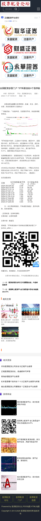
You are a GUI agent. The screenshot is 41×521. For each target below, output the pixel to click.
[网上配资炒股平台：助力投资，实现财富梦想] (10, 332)
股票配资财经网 (27, 510)
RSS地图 (27, 506)
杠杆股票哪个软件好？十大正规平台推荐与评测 (20, 381)
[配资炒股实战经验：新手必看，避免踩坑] (9, 464)
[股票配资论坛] (15, 4)
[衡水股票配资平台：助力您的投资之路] (9, 482)
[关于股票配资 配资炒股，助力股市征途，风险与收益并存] (9, 445)
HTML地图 (35, 506)
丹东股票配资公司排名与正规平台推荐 (16, 366)
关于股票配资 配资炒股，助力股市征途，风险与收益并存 (28, 440)
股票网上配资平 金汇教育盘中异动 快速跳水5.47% (28, 421)
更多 (36, 17)
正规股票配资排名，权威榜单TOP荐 (15, 371)
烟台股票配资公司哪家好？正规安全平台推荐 (19, 386)
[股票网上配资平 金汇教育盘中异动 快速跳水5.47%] (9, 426)
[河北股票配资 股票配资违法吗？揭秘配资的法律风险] (30, 309)
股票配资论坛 (6, 498)
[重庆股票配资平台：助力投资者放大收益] (9, 407)
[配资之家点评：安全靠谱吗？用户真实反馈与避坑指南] (10, 311)
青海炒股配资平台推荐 (10, 376)
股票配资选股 (33, 498)
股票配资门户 (20, 498)
